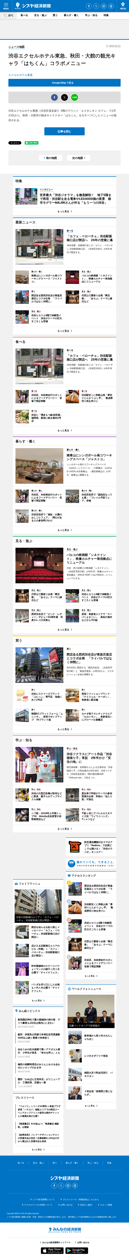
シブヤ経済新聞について (43, 1199)
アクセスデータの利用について (38, 1205)
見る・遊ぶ (40, 15)
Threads (111, 6)
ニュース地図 (16, 46)
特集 (106, 15)
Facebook (89, 6)
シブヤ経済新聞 (33, 6)
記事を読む (64, 131)
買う (55, 15)
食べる (24, 15)
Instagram (103, 6)
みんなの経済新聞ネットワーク (64, 1230)
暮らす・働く (71, 15)
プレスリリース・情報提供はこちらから (81, 1199)
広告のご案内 (86, 1205)
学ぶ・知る (91, 15)
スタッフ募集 (106, 1205)
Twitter (96, 6)
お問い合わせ (66, 1205)
